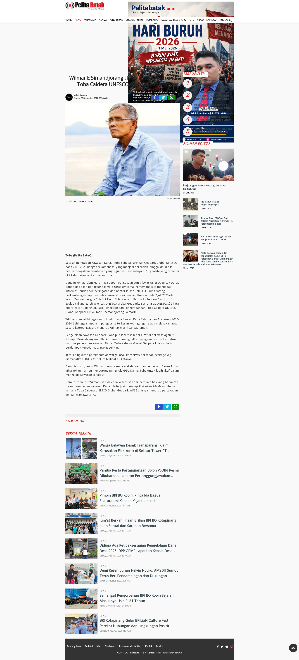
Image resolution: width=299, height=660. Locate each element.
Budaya (130, 19)
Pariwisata (89, 19)
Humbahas (152, 19)
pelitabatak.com (137, 652)
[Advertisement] (149, 44)
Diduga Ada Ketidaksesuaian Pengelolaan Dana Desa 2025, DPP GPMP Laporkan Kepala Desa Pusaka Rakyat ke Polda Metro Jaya (138, 550)
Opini (140, 19)
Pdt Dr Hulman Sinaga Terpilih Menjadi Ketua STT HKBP (216, 238)
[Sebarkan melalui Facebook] (155, 97)
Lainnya (211, 19)
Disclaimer (110, 646)
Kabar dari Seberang (173, 19)
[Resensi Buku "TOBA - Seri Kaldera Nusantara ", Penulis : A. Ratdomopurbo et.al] (190, 222)
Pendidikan (116, 19)
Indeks (224, 19)
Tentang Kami (74, 646)
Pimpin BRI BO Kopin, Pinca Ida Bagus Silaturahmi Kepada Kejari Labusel (213, 130)
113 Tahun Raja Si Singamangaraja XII (210, 203)
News (78, 19)
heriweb (178, 652)
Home (68, 19)
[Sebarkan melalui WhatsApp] (172, 97)
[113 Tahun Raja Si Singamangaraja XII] (190, 206)
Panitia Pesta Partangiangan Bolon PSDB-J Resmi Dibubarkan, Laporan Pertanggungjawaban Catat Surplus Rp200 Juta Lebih (139, 475)
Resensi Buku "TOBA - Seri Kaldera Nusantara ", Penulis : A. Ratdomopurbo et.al (217, 221)
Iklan (98, 646)
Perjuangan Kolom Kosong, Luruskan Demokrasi (205, 187)
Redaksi (89, 646)
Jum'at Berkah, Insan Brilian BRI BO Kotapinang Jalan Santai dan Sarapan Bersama (212, 107)
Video (200, 19)
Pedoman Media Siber (130, 646)
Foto (191, 19)
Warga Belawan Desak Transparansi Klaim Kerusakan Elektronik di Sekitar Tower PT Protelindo (134, 450)
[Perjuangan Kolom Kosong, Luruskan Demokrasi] (208, 175)
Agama (103, 19)
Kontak (148, 646)
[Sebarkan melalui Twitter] (163, 97)
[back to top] (293, 648)
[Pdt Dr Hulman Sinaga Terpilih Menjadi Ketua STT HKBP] (190, 240)
